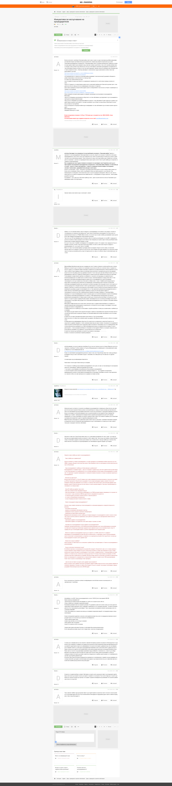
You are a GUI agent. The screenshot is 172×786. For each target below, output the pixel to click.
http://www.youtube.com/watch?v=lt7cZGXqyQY (75, 74)
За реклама (81, 784)
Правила (86, 784)
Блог (118, 784)
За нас (76, 784)
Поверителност (97, 784)
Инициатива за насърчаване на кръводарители (69, 20)
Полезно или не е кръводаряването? (82, 768)
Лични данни (91, 784)
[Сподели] (75, 35)
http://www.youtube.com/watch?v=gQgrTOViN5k (75, 91)
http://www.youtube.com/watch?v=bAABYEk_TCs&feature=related (79, 92)
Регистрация (119, 2)
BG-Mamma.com (62, 784)
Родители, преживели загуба (63, 758)
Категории (59, 778)
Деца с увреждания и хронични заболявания (64, 771)
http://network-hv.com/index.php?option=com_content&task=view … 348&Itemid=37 (95, 389)
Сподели (96, 124)
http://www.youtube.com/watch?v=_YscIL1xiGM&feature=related (78, 73)
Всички (109, 34)
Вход (128, 2)
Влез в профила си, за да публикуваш (66, 744)
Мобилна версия (113, 784)
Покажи (86, 50)
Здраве (63, 778)
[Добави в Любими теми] (72, 35)
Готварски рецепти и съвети (85, 758)
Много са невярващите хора (62, 755)
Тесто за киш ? (81, 755)
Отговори (58, 34)
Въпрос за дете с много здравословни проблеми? (62, 768)
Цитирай (114, 124)
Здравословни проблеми (85, 771)
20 (104, 34)
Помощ (102, 784)
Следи (67, 34)
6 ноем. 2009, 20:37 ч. (86, 16)
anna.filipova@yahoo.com (102, 118)
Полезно (105, 124)
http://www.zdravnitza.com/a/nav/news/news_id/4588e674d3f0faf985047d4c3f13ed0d (83, 351)
